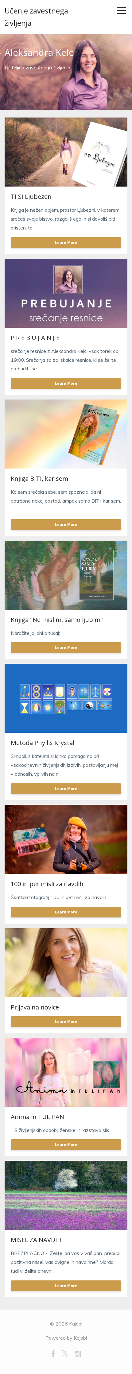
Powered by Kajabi (66, 1338)
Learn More (66, 242)
